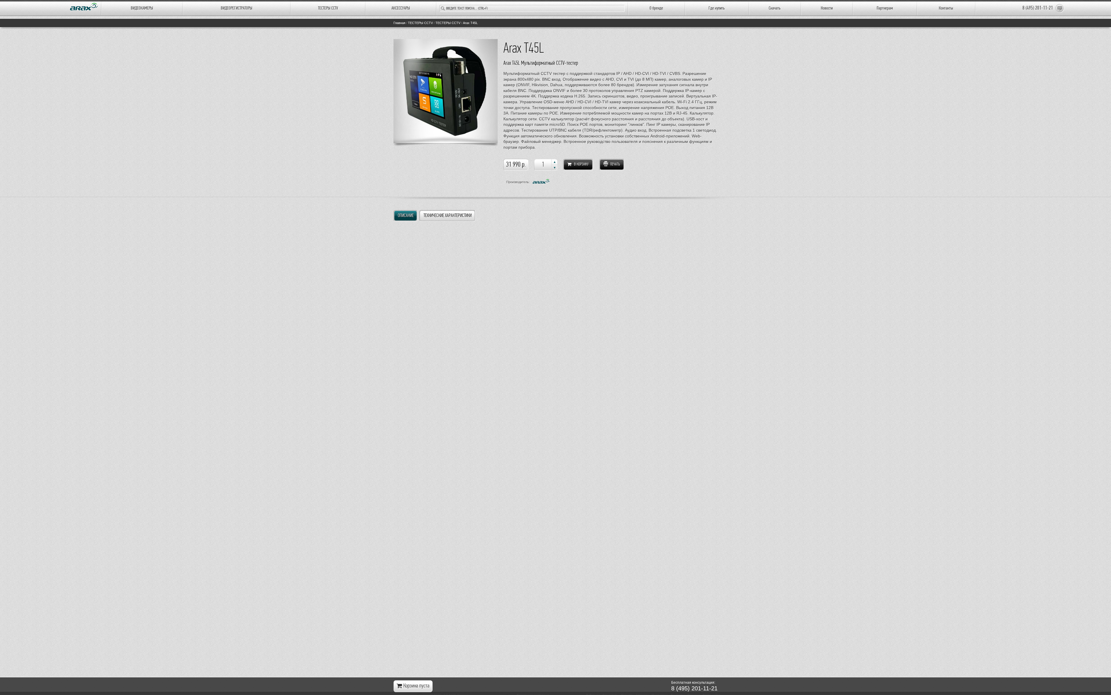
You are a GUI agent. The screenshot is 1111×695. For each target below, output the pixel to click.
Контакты (946, 8)
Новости (827, 8)
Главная (399, 23)
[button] (554, 162)
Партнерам (885, 8)
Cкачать (775, 8)
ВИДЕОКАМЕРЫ (142, 8)
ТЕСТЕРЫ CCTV (328, 8)
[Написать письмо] (1059, 8)
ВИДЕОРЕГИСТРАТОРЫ (236, 8)
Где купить (717, 8)
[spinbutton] (545, 165)
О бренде (656, 8)
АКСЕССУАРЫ (400, 8)
